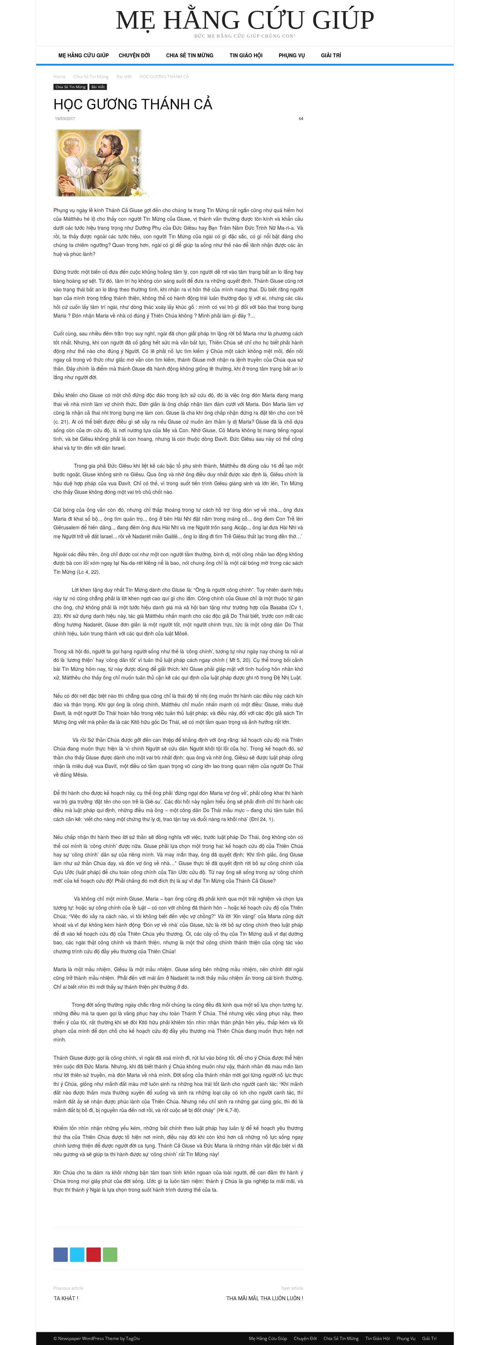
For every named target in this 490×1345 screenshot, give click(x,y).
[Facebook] (60, 1255)
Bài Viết (124, 76)
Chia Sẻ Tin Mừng (189, 55)
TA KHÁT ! (65, 1298)
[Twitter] (77, 1255)
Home (59, 76)
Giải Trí (331, 55)
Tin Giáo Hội (246, 55)
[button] (428, 55)
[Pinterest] (93, 1255)
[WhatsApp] (110, 1255)
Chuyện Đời (134, 55)
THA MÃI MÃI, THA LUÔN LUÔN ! (264, 1298)
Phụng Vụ (292, 55)
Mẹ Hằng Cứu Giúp (83, 55)
